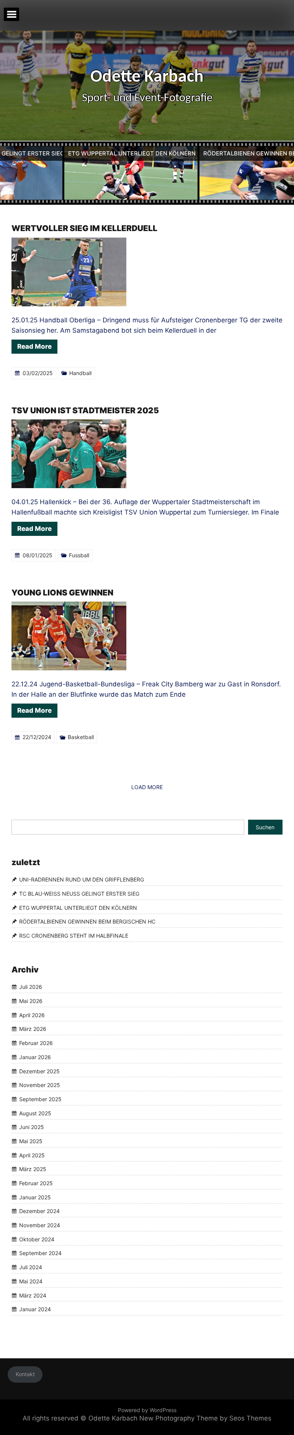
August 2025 (35, 1113)
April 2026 (32, 1015)
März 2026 (32, 1029)
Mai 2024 (30, 1281)
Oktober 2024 (36, 1239)
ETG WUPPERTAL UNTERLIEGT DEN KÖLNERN (78, 907)
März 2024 (32, 1295)
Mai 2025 (30, 1141)
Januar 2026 (35, 1057)
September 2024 (40, 1253)
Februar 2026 (36, 1043)
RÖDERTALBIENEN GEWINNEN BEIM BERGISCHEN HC (87, 922)
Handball (80, 373)
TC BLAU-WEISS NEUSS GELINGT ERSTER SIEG (79, 893)
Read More (34, 346)
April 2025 (32, 1155)
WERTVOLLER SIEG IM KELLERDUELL (84, 228)
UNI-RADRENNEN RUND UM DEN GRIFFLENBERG (81, 880)
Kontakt (25, 1374)
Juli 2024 (30, 1267)
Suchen (265, 827)
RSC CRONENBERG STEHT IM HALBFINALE (73, 935)
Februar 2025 (36, 1183)
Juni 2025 (31, 1127)
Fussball (79, 555)
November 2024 (39, 1225)
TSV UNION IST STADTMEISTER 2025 (85, 410)
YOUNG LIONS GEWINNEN (62, 592)
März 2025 (32, 1169)
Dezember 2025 (39, 1071)
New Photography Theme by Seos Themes (205, 1418)
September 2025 (40, 1099)
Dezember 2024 (39, 1211)
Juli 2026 (30, 987)
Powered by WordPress (147, 1410)
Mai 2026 (30, 1001)
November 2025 (39, 1085)
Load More (147, 787)
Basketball (81, 737)
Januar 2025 (35, 1197)
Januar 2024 (35, 1309)
